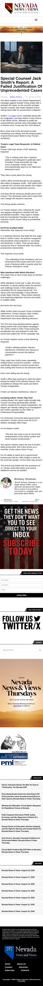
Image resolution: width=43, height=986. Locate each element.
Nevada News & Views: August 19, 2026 (18, 870)
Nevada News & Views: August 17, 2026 (18, 877)
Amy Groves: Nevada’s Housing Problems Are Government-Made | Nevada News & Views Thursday (21, 840)
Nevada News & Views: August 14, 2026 (18, 884)
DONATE (25, 970)
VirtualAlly (21, 981)
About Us (21, 964)
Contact (8, 967)
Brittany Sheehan (16, 97)
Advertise (23, 967)
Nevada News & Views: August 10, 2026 (18, 911)
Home (7, 964)
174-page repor (14, 116)
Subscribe (9, 970)
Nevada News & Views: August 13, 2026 (18, 891)
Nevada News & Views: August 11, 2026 (18, 904)
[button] (36, 19)
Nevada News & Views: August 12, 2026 (18, 898)
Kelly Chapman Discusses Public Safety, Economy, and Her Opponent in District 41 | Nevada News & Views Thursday (20, 817)
